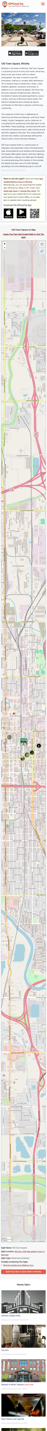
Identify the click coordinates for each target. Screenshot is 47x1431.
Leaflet (21, 1241)
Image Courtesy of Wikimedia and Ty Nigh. (15, 1319)
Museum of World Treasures (12, 1384)
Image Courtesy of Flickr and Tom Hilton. (14, 1423)
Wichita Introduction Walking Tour (18, 1265)
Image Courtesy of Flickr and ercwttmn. (14, 1354)
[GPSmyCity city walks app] (15, 4)
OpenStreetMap (31, 1241)
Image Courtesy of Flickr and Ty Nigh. (13, 170)
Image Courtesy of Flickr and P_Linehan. (14, 1388)
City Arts (5, 1350)
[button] (23, 741)
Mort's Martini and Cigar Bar (12, 1419)
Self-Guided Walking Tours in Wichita (23, 180)
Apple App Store (11, 191)
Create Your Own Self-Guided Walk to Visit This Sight (23, 236)
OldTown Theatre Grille (10, 1315)
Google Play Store (28, 191)
